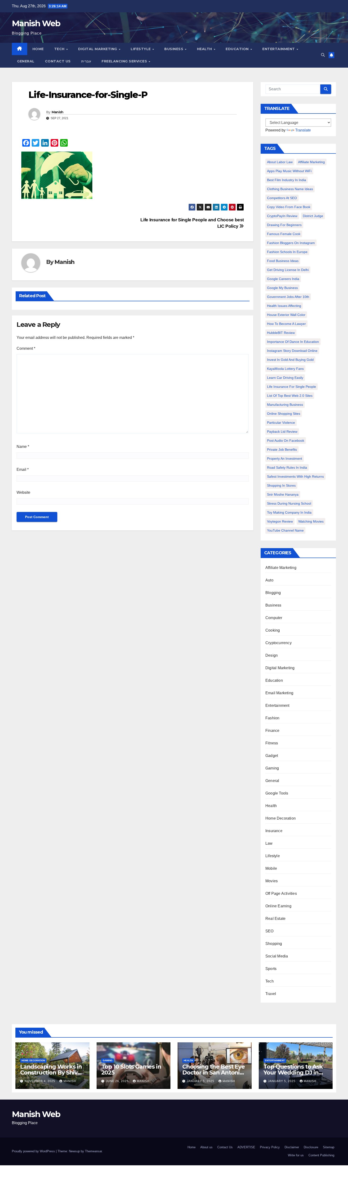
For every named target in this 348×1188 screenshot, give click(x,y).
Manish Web (36, 23)
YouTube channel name (285, 530)
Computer (273, 618)
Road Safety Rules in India (287, 467)
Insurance (273, 831)
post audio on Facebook (285, 440)
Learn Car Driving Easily (285, 378)
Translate (303, 130)
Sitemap (328, 1147)
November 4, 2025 (40, 1081)
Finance (272, 731)
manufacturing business (285, 404)
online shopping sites (283, 413)
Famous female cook (283, 234)
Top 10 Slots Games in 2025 (131, 1069)
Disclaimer (292, 1147)
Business (174, 49)
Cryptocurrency (278, 643)
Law (269, 843)
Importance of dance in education (293, 342)
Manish (57, 112)
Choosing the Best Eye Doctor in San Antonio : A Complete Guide (214, 1072)
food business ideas (283, 261)
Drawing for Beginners (284, 225)
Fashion (272, 718)
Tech (60, 49)
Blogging (273, 593)
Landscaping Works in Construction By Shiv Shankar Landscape (51, 1072)
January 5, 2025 (201, 1081)
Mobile (271, 868)
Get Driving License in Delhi (288, 270)
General (26, 61)
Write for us (296, 1155)
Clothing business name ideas (290, 189)
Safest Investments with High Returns (295, 476)
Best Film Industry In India (286, 180)
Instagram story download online (292, 351)
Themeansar (93, 1151)
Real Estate (275, 919)
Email (23, 469)
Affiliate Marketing (311, 162)
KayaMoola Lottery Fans (285, 369)
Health (205, 49)
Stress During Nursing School (289, 503)
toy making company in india (289, 512)
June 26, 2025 (117, 1081)
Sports (271, 969)
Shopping (273, 944)
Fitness (271, 743)
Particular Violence (281, 422)
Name (23, 447)
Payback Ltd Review (282, 431)
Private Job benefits (282, 449)
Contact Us (58, 61)
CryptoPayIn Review (282, 216)
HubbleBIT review (281, 333)
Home (38, 49)
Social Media (276, 956)
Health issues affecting (284, 306)
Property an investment (284, 458)
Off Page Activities (281, 893)
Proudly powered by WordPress (34, 1151)
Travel (270, 994)
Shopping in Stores (281, 485)
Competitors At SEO (282, 198)
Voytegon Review (280, 521)
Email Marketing (279, 693)
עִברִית (86, 61)
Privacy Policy (270, 1147)
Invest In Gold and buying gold (290, 360)
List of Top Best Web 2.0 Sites (289, 395)
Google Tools (276, 793)
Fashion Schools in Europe (287, 252)
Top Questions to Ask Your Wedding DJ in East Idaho (293, 1072)
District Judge (313, 216)
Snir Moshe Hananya (283, 494)
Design (271, 655)
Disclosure (311, 1147)
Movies (271, 881)
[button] (323, 55)
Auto (269, 580)
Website (23, 492)
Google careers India (283, 279)
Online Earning (278, 906)
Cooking (272, 630)
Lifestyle (141, 49)
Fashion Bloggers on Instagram (291, 243)
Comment (26, 348)
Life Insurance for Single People (291, 387)
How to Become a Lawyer (286, 324)
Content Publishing (321, 1155)
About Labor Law (280, 162)
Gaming (272, 768)
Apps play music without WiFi (289, 171)
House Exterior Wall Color (286, 315)
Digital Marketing (98, 49)
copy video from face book (288, 207)
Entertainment (279, 49)
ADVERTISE (246, 1147)
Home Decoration (280, 818)
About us (206, 1147)
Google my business (282, 288)
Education (238, 49)
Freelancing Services (125, 61)
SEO (269, 931)
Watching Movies (311, 521)
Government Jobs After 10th (288, 297)
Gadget (271, 756)
